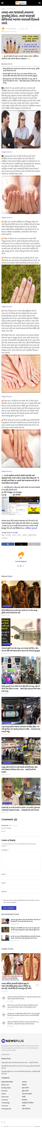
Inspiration (5, 1097)
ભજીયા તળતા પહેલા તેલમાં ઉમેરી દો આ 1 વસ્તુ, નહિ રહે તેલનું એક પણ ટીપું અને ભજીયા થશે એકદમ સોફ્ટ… (23, 998)
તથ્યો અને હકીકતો (10, 9)
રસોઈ (23, 1106)
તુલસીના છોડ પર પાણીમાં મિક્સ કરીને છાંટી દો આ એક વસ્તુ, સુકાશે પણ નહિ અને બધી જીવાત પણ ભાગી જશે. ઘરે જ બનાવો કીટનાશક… (23, 1014)
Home (3, 9)
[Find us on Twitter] (4, 1122)
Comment (5, 850)
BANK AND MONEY (7, 1082)
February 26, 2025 (16, 932)
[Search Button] (40, 3)
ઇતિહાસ (24, 1085)
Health (3, 1094)
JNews (7, 1126)
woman (4, 538)
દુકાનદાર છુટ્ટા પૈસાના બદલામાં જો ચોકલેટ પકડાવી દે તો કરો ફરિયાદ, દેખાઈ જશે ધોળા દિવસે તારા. (25, 920)
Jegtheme (37, 1126)
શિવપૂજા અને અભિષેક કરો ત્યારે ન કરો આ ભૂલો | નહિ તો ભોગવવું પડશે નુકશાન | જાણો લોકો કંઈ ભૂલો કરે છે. (25, 929)
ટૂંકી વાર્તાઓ (25, 1091)
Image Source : (7, 152)
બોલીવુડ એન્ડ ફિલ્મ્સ (28, 1103)
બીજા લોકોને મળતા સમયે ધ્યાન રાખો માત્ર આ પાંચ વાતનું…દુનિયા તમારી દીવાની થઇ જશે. (21, 69)
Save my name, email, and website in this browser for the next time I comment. (21, 901)
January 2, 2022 (15, 940)
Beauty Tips (5, 1085)
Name (3, 874)
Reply (4, 831)
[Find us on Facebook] (1, 1122)
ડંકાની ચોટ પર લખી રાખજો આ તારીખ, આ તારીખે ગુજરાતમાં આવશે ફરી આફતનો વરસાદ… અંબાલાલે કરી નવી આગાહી (20, 808)
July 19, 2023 (5, 694)
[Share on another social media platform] (34, 544)
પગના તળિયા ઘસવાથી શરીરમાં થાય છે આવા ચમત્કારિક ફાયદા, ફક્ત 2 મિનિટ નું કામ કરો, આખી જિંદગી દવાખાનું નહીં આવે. (16, 986)
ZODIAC (24, 1082)
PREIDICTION (32, 535)
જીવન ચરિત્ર (25, 1088)
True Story (4, 1106)
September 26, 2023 (6, 653)
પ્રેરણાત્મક (24, 1100)
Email (3, 883)
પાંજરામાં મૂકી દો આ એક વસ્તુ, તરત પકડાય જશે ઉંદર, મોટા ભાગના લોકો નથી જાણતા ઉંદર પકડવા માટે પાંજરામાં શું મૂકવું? (20, 75)
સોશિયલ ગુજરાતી (31, 528)
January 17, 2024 (6, 774)
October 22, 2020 (15, 924)
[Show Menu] (2, 3)
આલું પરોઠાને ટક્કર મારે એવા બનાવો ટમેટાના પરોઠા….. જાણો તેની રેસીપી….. (20, 1062)
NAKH (24, 535)
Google (15, 532)
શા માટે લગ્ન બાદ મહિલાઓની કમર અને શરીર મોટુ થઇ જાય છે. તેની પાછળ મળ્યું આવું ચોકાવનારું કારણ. (25, 937)
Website (4, 891)
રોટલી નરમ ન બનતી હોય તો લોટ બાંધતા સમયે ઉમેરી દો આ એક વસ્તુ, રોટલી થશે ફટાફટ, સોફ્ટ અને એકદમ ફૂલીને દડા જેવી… (22, 1006)
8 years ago (14, 825)
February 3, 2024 (6, 615)
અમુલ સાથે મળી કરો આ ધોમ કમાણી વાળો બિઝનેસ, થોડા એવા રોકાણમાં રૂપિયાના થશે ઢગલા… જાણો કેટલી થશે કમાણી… (19, 769)
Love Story (4, 1100)
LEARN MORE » (5, 1054)
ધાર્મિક (23, 1097)
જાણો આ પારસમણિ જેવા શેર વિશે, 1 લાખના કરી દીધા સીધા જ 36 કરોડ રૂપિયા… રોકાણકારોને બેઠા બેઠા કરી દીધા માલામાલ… (23, 1023)
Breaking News (6, 1088)
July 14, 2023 (5, 734)
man (14, 535)
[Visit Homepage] (21, 3)
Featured (4, 1091)
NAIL (19, 535)
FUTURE (8, 535)
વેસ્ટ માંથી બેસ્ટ (26, 1109)
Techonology (7, 722)
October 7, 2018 (23, 29)
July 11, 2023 (5, 812)
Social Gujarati (11, 29)
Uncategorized (6, 1109)
